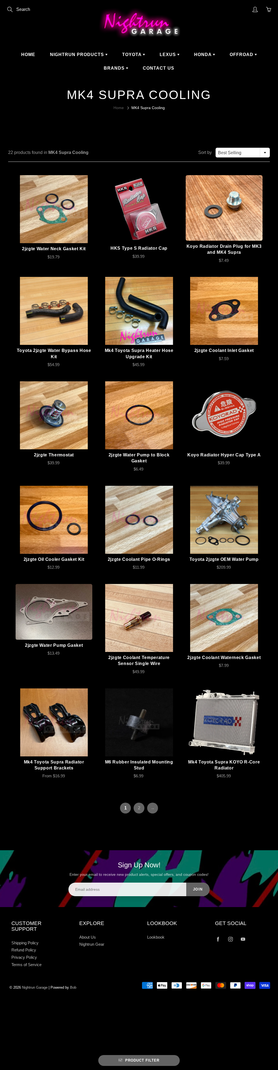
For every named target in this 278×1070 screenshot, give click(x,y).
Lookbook (156, 937)
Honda (203, 54)
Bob (73, 987)
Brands (115, 68)
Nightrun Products (77, 54)
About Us (87, 937)
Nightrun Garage (35, 987)
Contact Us (158, 68)
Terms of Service (26, 965)
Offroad (242, 54)
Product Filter (142, 1060)
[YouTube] (243, 939)
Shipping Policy (25, 943)
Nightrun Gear (91, 944)
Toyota (132, 54)
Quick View (54, 209)
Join (198, 889)
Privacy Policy (24, 957)
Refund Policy (23, 950)
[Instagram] (230, 939)
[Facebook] (218, 939)
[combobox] (243, 152)
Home (28, 54)
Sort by (205, 152)
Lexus (168, 54)
